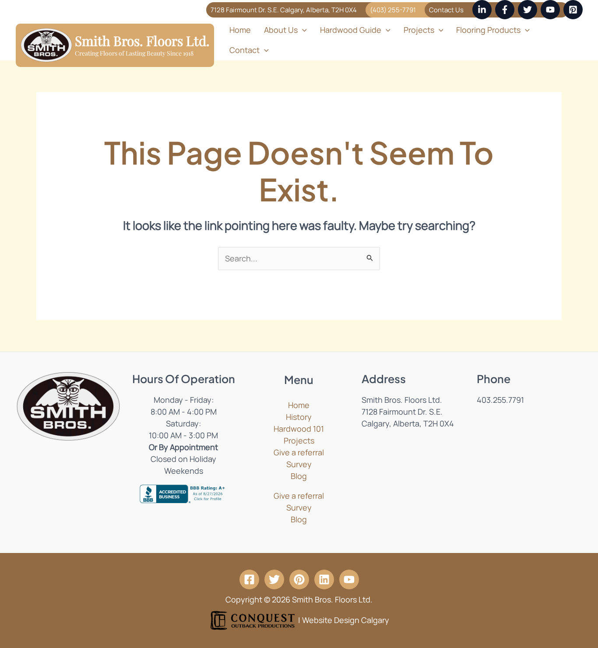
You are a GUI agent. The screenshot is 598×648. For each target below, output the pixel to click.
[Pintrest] (299, 579)
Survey (299, 464)
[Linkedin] (482, 9)
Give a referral (299, 452)
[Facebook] (504, 9)
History (299, 417)
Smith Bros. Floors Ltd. (142, 40)
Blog (299, 476)
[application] (302, 29)
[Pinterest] (573, 9)
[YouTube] (550, 9)
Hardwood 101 (299, 428)
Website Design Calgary (345, 619)
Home (240, 30)
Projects (299, 440)
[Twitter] (527, 9)
